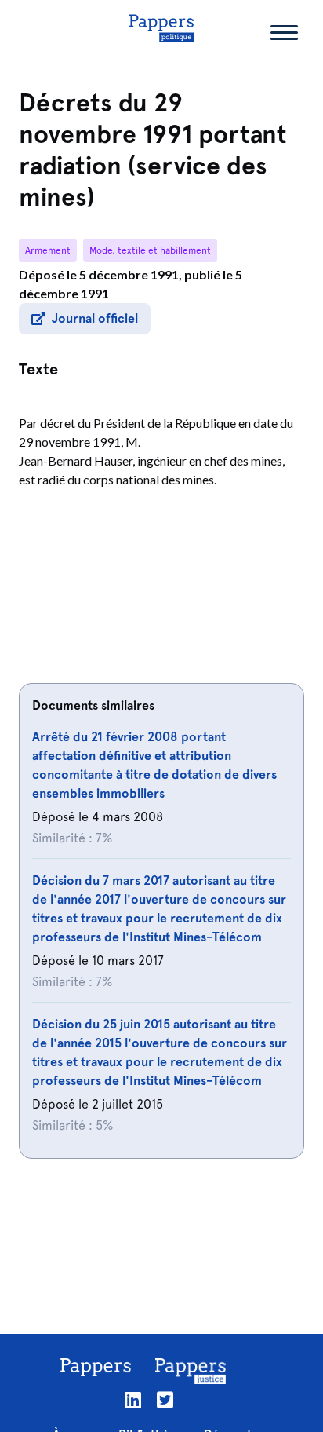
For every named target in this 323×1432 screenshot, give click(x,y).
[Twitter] (165, 1400)
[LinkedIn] (132, 1400)
